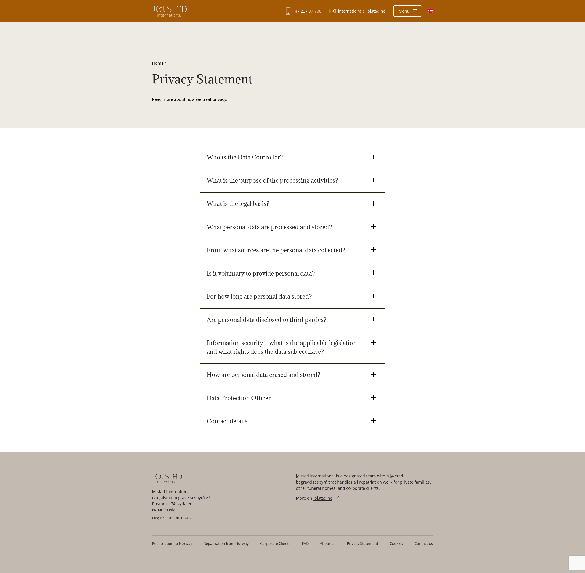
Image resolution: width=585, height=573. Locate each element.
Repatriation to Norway (172, 543)
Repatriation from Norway (226, 543)
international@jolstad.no (362, 11)
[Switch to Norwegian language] (430, 10)
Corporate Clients (275, 543)
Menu (405, 11)
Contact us (424, 543)
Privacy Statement (362, 543)
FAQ (305, 543)
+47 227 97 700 (307, 11)
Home (158, 63)
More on (314, 498)
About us (327, 543)
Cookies (396, 543)
